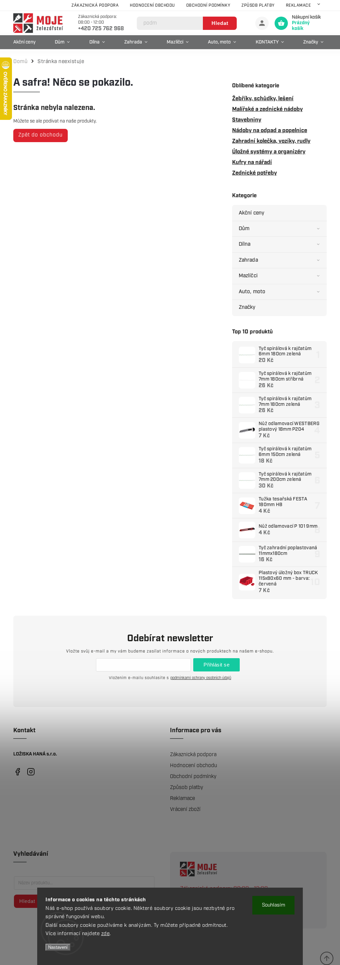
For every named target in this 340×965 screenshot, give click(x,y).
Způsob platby (258, 5)
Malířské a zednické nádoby (267, 109)
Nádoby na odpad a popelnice (269, 130)
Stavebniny (246, 120)
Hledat (220, 23)
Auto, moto (252, 291)
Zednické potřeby (254, 173)
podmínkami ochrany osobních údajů (200, 677)
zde (105, 933)
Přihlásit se (216, 664)
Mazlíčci (248, 275)
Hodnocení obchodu (152, 5)
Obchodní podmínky (208, 5)
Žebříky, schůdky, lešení (263, 98)
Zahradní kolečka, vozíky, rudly (271, 141)
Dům (244, 228)
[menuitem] (26, 42)
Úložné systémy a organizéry (268, 151)
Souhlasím (273, 905)
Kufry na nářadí (252, 162)
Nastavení (58, 947)
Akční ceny (251, 213)
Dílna (245, 244)
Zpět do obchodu (40, 135)
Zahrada (248, 260)
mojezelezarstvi (17, 772)
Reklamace (298, 5)
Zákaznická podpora (95, 5)
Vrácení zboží (185, 809)
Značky (247, 307)
